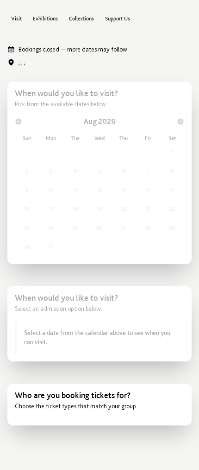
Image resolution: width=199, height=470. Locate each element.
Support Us (117, 18)
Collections (81, 18)
